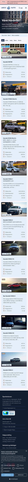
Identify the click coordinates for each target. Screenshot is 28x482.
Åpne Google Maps (9, 430)
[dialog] (14, 465)
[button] (14, 479)
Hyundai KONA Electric (10, 140)
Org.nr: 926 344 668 (9, 426)
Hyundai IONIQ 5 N (8, 259)
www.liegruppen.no (9, 408)
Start (9, 35)
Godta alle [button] (7, 475)
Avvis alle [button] (20, 475)
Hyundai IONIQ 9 (8, 370)
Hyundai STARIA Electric (10, 99)
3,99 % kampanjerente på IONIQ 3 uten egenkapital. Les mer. (17, 2)
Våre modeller (15, 35)
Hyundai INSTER (7, 62)
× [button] (26, 451)
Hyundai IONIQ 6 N (8, 333)
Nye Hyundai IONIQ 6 (9, 296)
